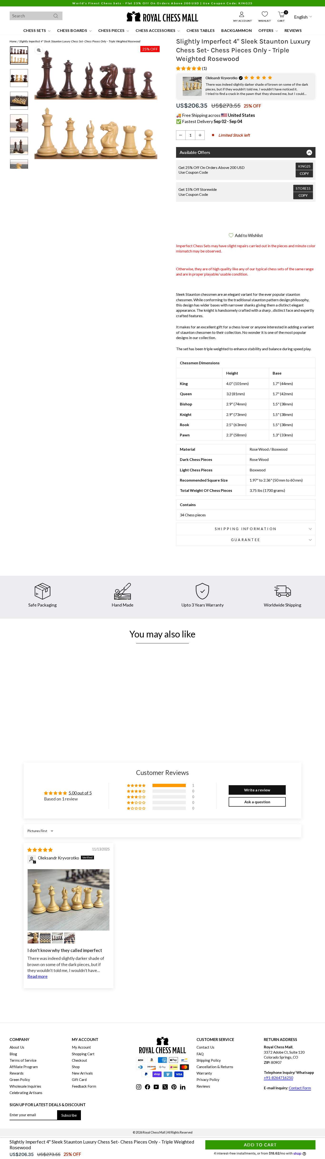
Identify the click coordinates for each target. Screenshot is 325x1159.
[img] (40, 849)
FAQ (200, 1054)
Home (13, 41)
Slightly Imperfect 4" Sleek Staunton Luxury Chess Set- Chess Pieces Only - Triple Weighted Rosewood (79, 41)
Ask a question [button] (257, 801)
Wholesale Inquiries (25, 1086)
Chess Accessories (156, 30)
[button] (189, 68)
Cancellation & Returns (215, 1067)
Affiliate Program (24, 1067)
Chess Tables (201, 30)
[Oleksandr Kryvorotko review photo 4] (57, 938)
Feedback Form (84, 1086)
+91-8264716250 (278, 1077)
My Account (81, 1047)
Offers (266, 30)
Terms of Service (23, 1060)
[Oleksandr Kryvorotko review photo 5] (69, 938)
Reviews (293, 30)
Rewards (17, 1073)
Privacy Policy (208, 1079)
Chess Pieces (112, 30)
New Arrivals (82, 1073)
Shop (76, 1067)
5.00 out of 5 (80, 792)
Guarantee (246, 540)
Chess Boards (72, 30)
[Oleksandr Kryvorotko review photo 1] (68, 900)
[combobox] (36, 15)
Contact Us (205, 1047)
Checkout (79, 1060)
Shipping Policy (209, 1060)
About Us (17, 1047)
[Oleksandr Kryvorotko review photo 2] (33, 938)
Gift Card (79, 1079)
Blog (13, 1054)
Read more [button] (37, 976)
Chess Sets (35, 30)
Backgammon (236, 30)
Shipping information (246, 529)
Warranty (204, 1073)
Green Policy (20, 1079)
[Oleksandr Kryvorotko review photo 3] (45, 938)
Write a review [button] (257, 790)
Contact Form (300, 1088)
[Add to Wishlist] (78, 713)
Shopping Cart (83, 1054)
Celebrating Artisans (26, 1092)
